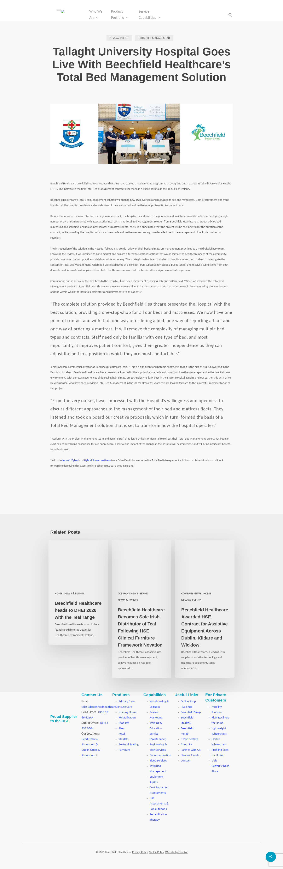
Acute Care (125, 707)
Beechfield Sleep (191, 712)
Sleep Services (158, 760)
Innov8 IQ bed (70, 460)
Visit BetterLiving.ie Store (220, 766)
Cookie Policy (156, 852)
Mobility (124, 723)
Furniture (124, 750)
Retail (122, 733)
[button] (59, 11)
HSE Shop (186, 707)
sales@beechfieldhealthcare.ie (100, 707)
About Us (186, 744)
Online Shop (188, 701)
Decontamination (160, 755)
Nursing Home (127, 712)
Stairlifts (123, 739)
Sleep (122, 728)
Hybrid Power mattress (97, 460)
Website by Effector (176, 852)
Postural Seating (129, 744)
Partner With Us (191, 750)
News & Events (119, 38)
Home (58, 593)
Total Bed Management (154, 38)
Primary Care (126, 701)
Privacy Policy (140, 852)
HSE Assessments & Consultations (159, 804)
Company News (128, 593)
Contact (185, 760)
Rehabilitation (127, 717)
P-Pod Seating (189, 739)
